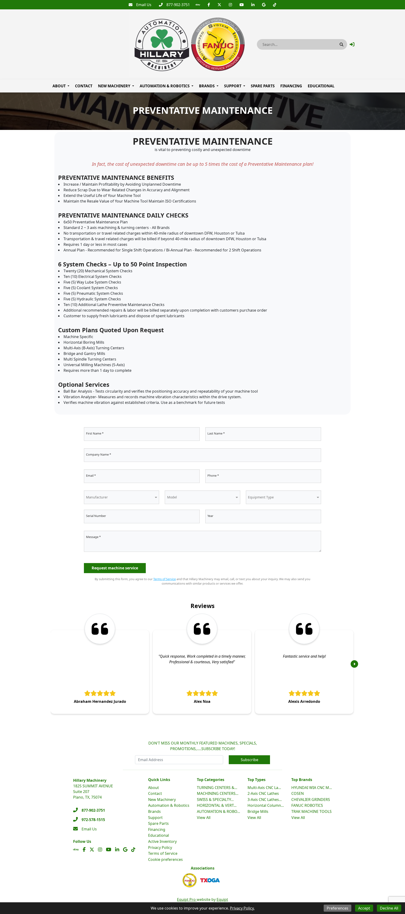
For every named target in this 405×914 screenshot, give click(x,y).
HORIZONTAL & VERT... (216, 805)
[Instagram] (230, 4)
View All (203, 817)
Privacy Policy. (242, 908)
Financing (291, 85)
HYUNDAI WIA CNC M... (311, 787)
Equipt (222, 899)
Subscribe (249, 759)
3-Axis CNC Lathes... (265, 799)
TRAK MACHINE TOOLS (311, 811)
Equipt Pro (187, 899)
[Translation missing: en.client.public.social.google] (264, 4)
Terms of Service (164, 579)
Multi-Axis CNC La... (264, 787)
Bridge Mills (258, 811)
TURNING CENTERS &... (217, 787)
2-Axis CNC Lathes (263, 793)
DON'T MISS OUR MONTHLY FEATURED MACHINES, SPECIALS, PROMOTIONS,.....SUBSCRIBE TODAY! (202, 746)
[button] (352, 44)
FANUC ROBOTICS (307, 805)
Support (232, 85)
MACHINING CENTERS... (217, 793)
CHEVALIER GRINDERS (310, 799)
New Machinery (114, 85)
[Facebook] (209, 4)
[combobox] (121, 497)
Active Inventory (162, 841)
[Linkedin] (253, 4)
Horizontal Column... (266, 805)
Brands (207, 85)
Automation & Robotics (165, 85)
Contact (83, 85)
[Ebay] (197, 4)
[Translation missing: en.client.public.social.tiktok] (274, 4)
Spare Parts (263, 85)
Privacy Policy (160, 847)
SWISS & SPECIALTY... (215, 799)
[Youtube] (242, 4)
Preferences (337, 908)
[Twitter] (219, 4)
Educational (321, 85)
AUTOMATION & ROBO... (218, 811)
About (59, 85)
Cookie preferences (165, 859)
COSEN (297, 793)
